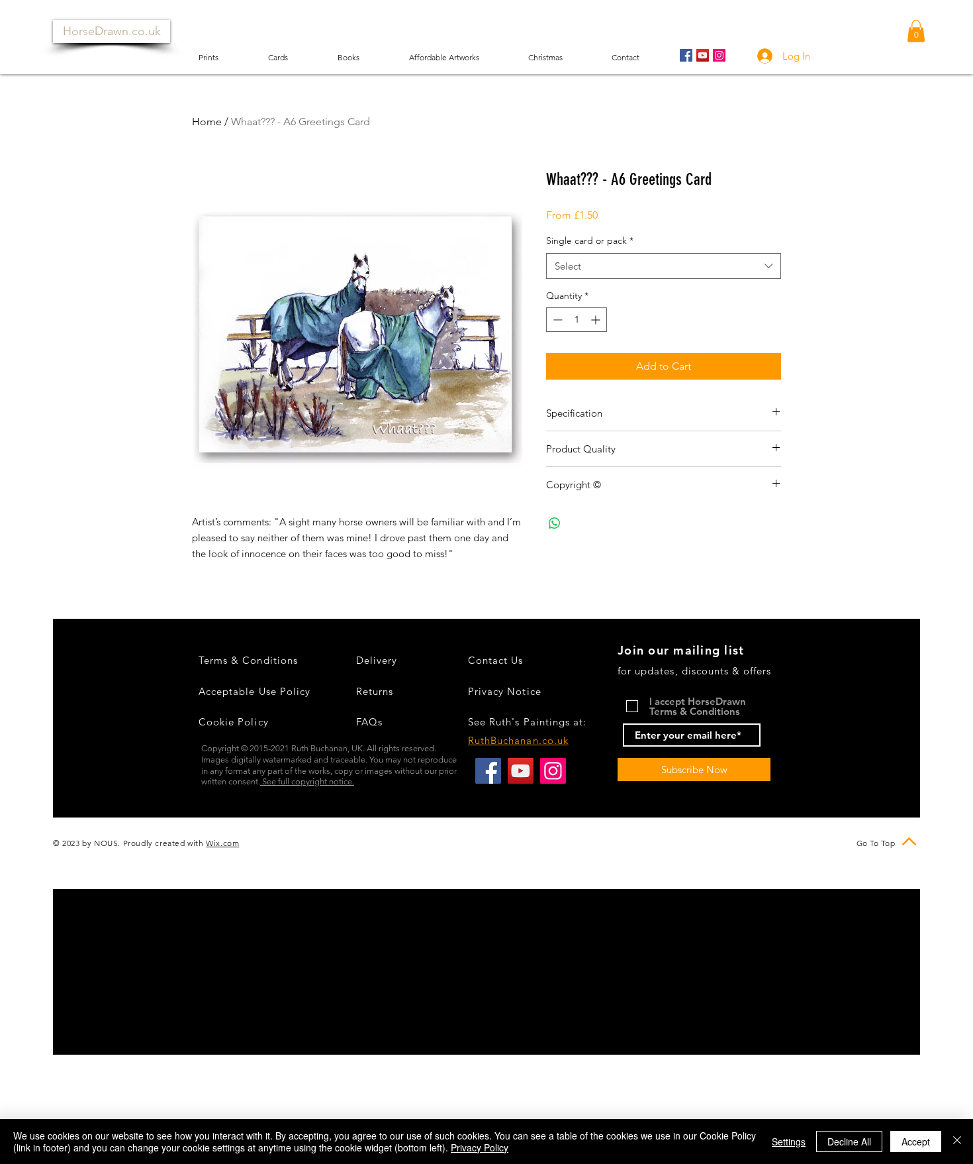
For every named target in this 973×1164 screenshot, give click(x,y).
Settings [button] (789, 1141)
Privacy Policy (479, 1147)
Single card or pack (589, 240)
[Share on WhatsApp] (555, 523)
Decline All (849, 1141)
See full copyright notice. (307, 781)
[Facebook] (686, 55)
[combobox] (663, 266)
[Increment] (596, 319)
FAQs (369, 721)
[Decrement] (556, 319)
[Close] (957, 1141)
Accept (916, 1141)
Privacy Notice (504, 691)
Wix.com (222, 843)
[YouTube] (702, 55)
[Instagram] (719, 55)
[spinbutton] (576, 319)
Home (207, 121)
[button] (916, 31)
